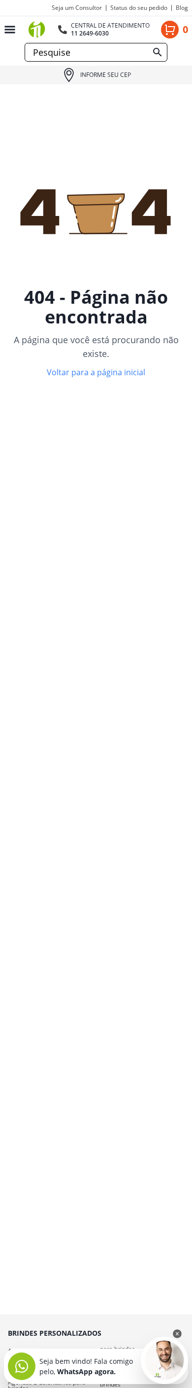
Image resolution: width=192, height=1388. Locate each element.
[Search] (157, 52)
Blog (182, 8)
